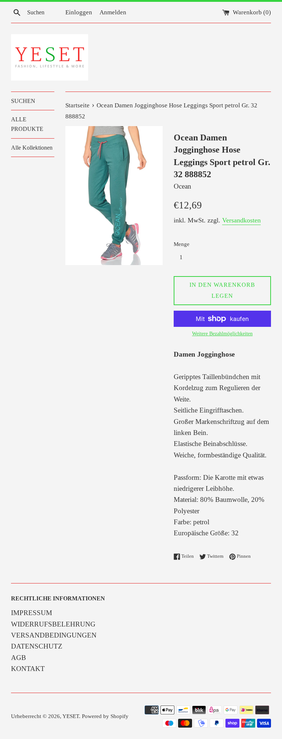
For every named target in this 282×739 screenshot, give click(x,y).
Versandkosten (241, 220)
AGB (18, 657)
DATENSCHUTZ (36, 646)
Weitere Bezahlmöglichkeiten (222, 333)
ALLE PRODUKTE (27, 124)
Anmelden (113, 12)
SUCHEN (23, 101)
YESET (70, 716)
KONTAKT (28, 668)
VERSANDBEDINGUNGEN (54, 635)
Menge (181, 244)
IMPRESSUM (31, 613)
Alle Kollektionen (32, 147)
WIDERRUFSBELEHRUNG (53, 624)
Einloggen (78, 12)
